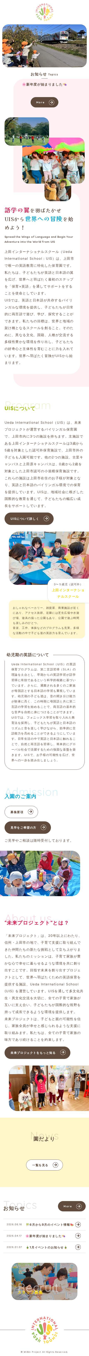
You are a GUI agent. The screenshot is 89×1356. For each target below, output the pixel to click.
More (40, 102)
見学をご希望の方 (23, 827)
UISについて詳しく (25, 518)
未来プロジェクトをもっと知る (33, 1052)
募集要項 (17, 812)
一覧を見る (40, 1165)
